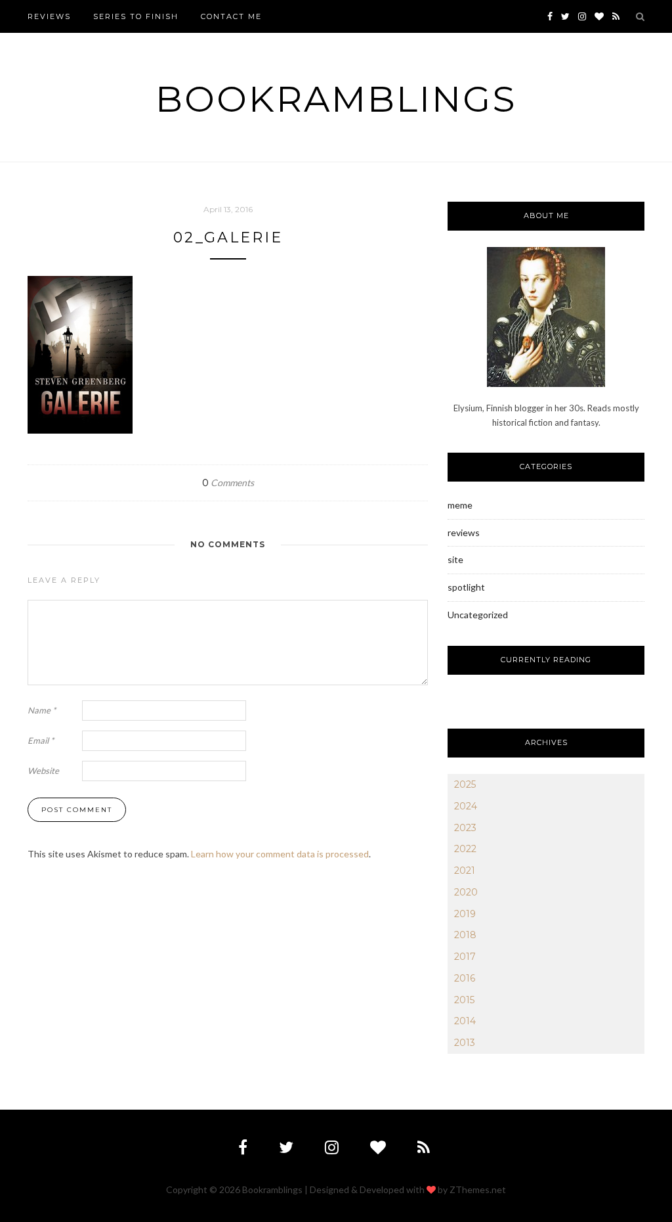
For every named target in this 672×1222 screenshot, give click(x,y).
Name (42, 710)
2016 (464, 978)
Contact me (231, 16)
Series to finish (135, 16)
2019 (465, 914)
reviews (464, 532)
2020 (466, 892)
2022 (465, 849)
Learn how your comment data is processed (280, 853)
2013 (464, 1043)
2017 (465, 956)
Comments (228, 482)
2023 (465, 828)
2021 (464, 870)
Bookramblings (336, 99)
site (455, 559)
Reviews (49, 16)
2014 (465, 1021)
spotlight (466, 587)
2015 (464, 1000)
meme (460, 504)
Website (43, 770)
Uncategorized (478, 614)
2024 (465, 806)
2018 (465, 935)
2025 (465, 784)
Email (41, 740)
